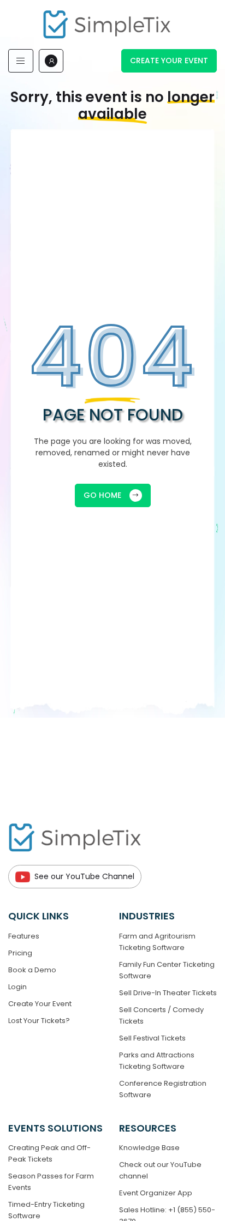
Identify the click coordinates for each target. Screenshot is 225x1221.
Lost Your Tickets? (39, 1020)
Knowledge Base (149, 1147)
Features (23, 936)
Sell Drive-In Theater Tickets (168, 993)
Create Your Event (169, 60)
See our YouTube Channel (84, 876)
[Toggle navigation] (20, 61)
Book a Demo (32, 970)
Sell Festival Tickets (152, 1038)
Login (17, 987)
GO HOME (102, 495)
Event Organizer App (155, 1193)
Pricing (20, 953)
